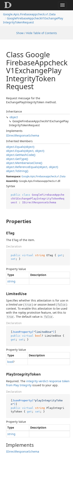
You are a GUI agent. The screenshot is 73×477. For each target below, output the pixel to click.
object (14, 117)
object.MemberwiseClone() (24, 163)
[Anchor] (2, 221)
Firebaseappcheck (46, 176)
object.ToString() (17, 171)
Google (25, 176)
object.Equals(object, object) (25, 151)
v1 (58, 176)
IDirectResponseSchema (22, 135)
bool (10, 362)
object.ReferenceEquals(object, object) (32, 167)
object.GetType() (17, 159)
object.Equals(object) (20, 147)
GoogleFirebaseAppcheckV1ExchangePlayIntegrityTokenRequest (33, 20)
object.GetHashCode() (20, 155)
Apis (32, 176)
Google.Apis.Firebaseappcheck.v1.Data (29, 14)
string (11, 281)
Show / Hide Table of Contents (36, 33)
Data (62, 176)
